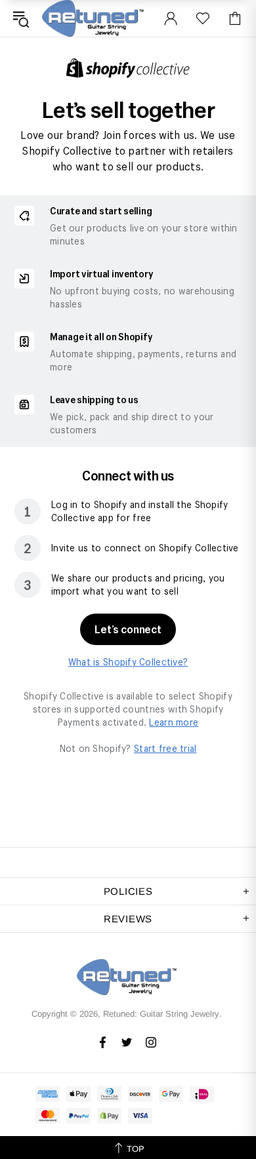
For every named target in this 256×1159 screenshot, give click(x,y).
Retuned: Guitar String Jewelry (94, 18)
